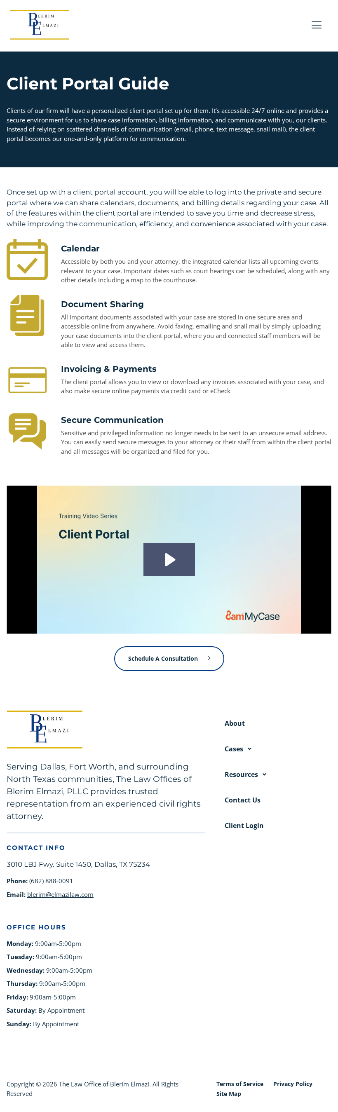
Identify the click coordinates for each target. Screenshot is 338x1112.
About (235, 723)
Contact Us (243, 800)
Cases (234, 748)
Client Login (244, 825)
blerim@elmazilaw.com (60, 894)
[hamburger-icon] (316, 25)
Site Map (228, 1094)
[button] (278, 749)
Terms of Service (239, 1084)
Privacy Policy (292, 1084)
